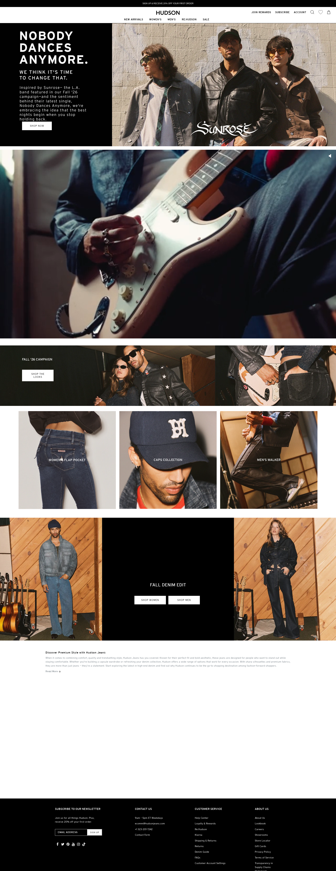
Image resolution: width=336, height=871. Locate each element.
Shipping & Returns (205, 840)
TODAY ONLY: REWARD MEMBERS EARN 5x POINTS (168, 3)
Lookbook (260, 823)
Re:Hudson (189, 19)
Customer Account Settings (210, 863)
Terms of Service (264, 857)
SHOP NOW (37, 125)
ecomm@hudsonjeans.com (150, 823)
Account (300, 12)
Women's (155, 19)
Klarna (198, 834)
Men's (172, 19)
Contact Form (142, 834)
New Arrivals (133, 19)
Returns (199, 846)
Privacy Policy (263, 851)
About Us (260, 817)
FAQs (197, 857)
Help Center (201, 817)
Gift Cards (260, 846)
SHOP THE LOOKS (37, 375)
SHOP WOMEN (150, 600)
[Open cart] (328, 12)
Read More (52, 671)
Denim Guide (202, 851)
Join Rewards (261, 12)
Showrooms (261, 834)
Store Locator (262, 840)
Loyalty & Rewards (205, 823)
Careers (259, 829)
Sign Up (94, 832)
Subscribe (282, 12)
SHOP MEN (184, 600)
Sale (206, 19)
